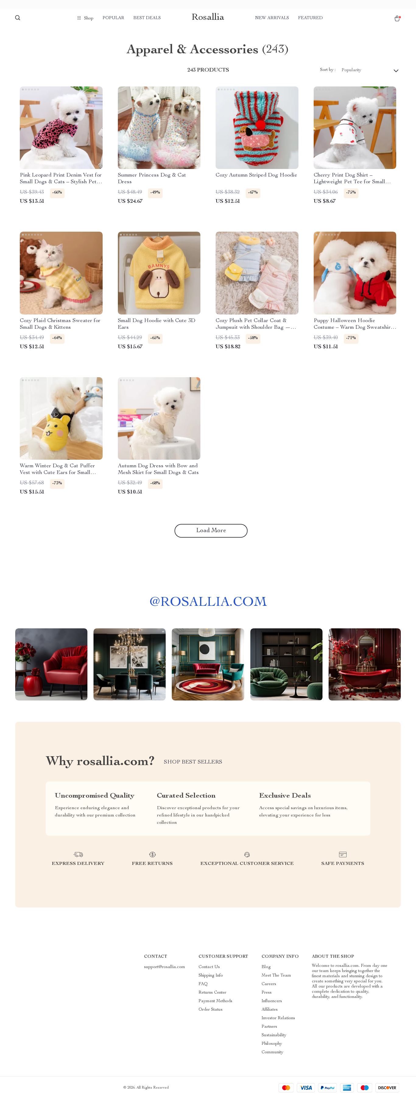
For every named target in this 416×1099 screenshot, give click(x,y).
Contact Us (209, 967)
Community (272, 1052)
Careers (269, 984)
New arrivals (272, 18)
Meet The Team (276, 976)
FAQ (203, 984)
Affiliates (270, 1010)
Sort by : (328, 70)
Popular (113, 18)
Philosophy (272, 1044)
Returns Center (212, 993)
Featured (310, 18)
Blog (266, 967)
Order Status (211, 1010)
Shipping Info (211, 976)
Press (267, 993)
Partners (269, 1027)
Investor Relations (278, 1018)
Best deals (147, 18)
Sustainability (274, 1035)
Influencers (272, 1001)
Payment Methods (215, 1001)
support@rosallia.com (164, 967)
